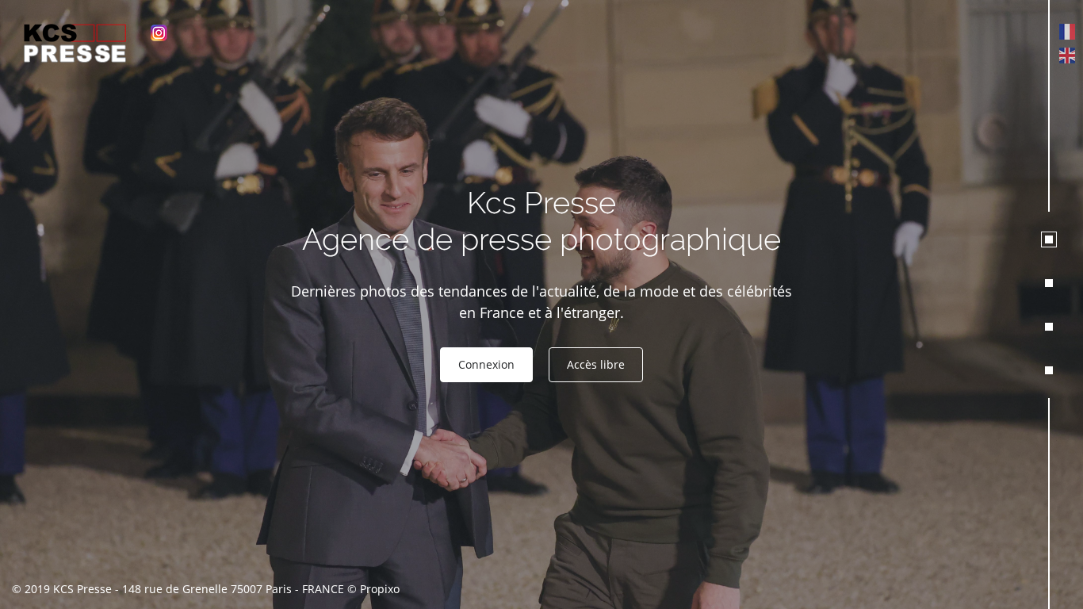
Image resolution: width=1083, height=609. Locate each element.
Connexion (486, 364)
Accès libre (596, 364)
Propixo (380, 588)
